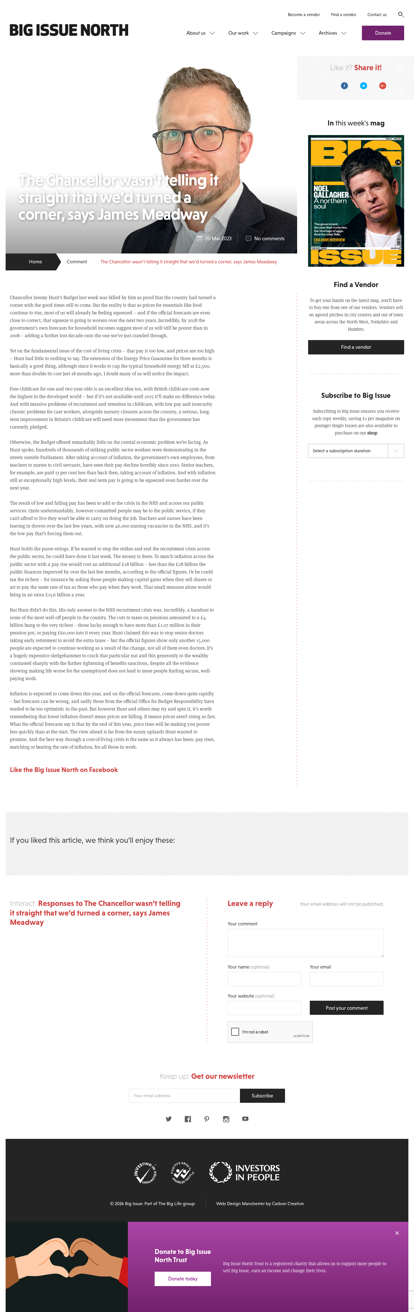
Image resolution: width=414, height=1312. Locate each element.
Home (35, 261)
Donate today (183, 1279)
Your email (320, 967)
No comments (269, 238)
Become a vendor (304, 14)
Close (397, 1233)
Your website (251, 996)
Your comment (242, 924)
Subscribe (262, 1096)
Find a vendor (343, 14)
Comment (77, 261)
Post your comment (347, 1008)
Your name (249, 967)
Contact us (377, 14)
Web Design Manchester (240, 1203)
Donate (383, 33)
